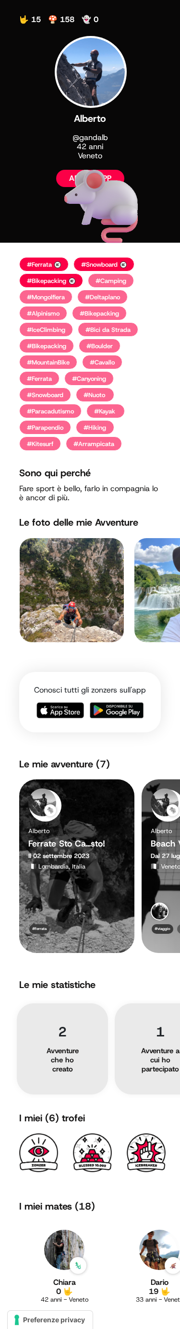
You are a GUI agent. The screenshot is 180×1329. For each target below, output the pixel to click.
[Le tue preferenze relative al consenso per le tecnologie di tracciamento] (50, 1320)
